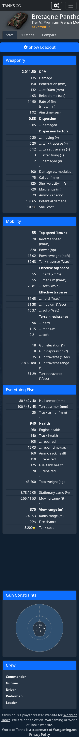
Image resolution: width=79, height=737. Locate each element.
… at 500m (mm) (51, 90)
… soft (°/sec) (49, 310)
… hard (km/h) (50, 274)
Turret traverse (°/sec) (50, 376)
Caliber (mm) (49, 177)
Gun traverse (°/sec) (54, 357)
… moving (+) (49, 137)
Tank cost (46, 527)
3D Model (27, 35)
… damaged (48, 125)
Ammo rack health (53, 453)
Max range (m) (50, 189)
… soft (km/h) (49, 286)
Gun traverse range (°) (54, 365)
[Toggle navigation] (71, 6)
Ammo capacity (51, 195)
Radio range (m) (51, 516)
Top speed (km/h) (53, 233)
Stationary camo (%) (54, 492)
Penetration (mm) (52, 84)
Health (44, 423)
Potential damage (52, 201)
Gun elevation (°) (52, 345)
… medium (47, 329)
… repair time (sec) (53, 447)
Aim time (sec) (50, 112)
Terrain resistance (53, 316)
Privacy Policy (39, 734)
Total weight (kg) (52, 481)
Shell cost (46, 207)
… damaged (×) (50, 161)
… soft (44, 334)
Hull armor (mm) (52, 400)
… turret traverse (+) (54, 149)
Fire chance (48, 521)
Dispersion (47, 118)
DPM (43, 71)
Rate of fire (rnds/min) (47, 104)
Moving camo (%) (52, 498)
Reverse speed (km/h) (50, 241)
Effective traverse (53, 292)
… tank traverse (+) (53, 143)
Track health (48, 435)
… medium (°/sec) (52, 304)
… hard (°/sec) (49, 298)
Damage (45, 78)
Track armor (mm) (53, 412)
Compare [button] (49, 35)
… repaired (47, 441)
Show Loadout (42, 47)
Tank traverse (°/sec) (54, 261)
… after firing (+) (51, 155)
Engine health (49, 429)
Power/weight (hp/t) (54, 255)
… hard (44, 323)
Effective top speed (54, 268)
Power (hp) (47, 250)
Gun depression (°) (53, 351)
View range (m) (51, 509)
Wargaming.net (65, 729)
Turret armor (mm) (53, 406)
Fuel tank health (51, 465)
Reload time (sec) (52, 95)
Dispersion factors (53, 131)
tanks (11, 5)
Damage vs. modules (55, 171)
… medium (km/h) (52, 280)
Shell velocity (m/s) (53, 183)
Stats (10, 35)
